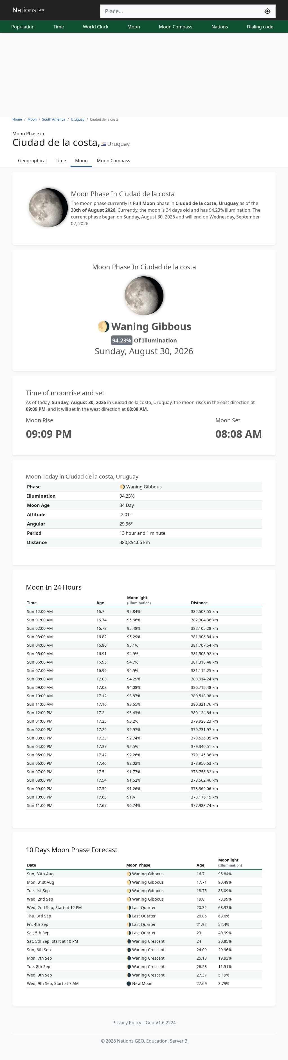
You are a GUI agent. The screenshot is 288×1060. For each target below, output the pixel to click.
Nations (220, 27)
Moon (133, 27)
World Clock (96, 27)
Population (23, 27)
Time (58, 27)
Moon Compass (175, 27)
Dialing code (260, 27)
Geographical (32, 160)
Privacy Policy (126, 1023)
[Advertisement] (144, 74)
